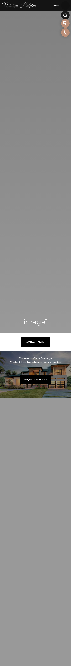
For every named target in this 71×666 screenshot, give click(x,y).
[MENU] (65, 5)
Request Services (35, 379)
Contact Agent (35, 341)
